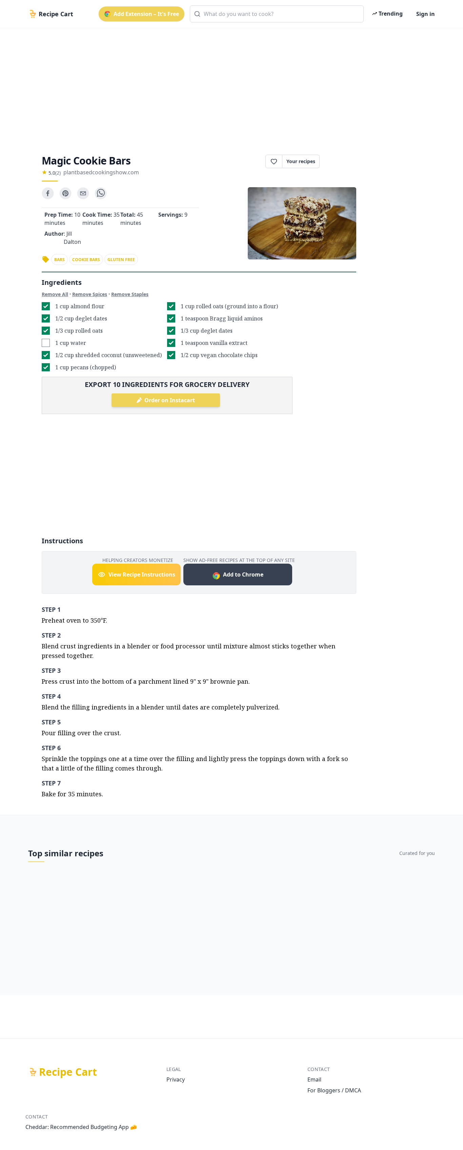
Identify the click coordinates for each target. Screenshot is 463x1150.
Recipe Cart (68, 1072)
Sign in (425, 14)
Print (341, 161)
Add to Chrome (243, 574)
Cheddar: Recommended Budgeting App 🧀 (81, 1127)
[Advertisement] (228, 85)
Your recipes (300, 161)
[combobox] (277, 13)
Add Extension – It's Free (146, 14)
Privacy (175, 1079)
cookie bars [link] (86, 259)
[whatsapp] (101, 193)
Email (314, 1079)
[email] (83, 193)
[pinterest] (65, 193)
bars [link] (59, 259)
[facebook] (48, 193)
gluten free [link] (121, 259)
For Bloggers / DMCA (334, 1090)
